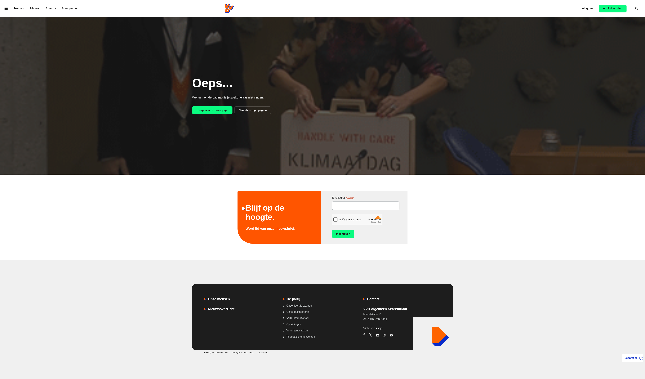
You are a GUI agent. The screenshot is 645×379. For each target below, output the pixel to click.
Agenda (51, 8)
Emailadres (343, 197)
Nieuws (35, 8)
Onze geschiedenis (297, 311)
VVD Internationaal (297, 318)
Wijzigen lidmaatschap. (243, 352)
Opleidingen (293, 324)
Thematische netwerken (300, 336)
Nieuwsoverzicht (221, 309)
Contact (373, 299)
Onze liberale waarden (299, 305)
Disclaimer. (263, 352)
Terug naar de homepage (212, 110)
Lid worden (615, 8)
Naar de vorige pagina (253, 110)
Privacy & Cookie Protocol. (216, 352)
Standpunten (70, 8)
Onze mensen (219, 299)
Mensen (19, 8)
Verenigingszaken (297, 330)
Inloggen (587, 8)
